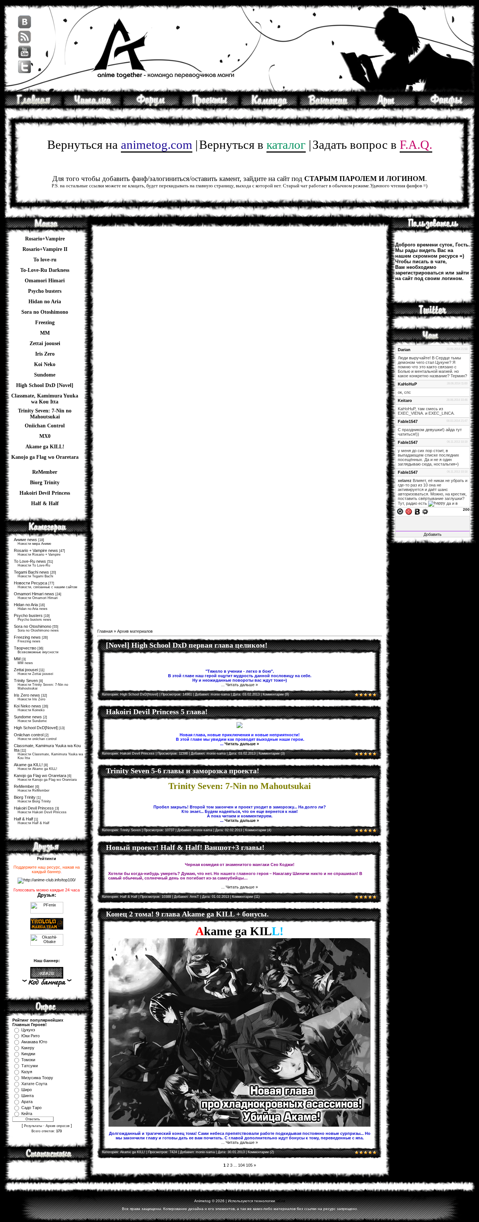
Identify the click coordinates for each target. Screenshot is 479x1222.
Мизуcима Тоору (37, 1077)
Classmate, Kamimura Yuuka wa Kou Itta (44, 396)
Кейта (26, 1113)
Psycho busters (28, 615)
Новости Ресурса (30, 583)
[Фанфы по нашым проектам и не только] (446, 105)
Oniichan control (28, 735)
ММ (45, 333)
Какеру (27, 1048)
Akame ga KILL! (44, 446)
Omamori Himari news (34, 594)
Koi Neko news (27, 706)
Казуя (26, 1071)
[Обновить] (400, 511)
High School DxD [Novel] (44, 385)
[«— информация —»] (46, 983)
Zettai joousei (45, 343)
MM (17, 659)
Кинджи (28, 1053)
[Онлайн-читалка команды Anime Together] (92, 105)
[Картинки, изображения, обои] (387, 105)
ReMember (44, 472)
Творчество (25, 648)
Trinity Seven (26, 680)
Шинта (27, 1095)
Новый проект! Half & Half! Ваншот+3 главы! (185, 847)
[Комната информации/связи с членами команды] (269, 105)
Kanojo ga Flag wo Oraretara (45, 457)
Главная (105, 631)
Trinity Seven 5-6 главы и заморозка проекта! (182, 771)
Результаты (33, 1126)
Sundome (44, 375)
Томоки (28, 1059)
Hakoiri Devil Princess (44, 493)
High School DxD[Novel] (36, 727)
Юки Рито (30, 1036)
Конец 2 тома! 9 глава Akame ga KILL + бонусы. (187, 914)
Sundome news (28, 717)
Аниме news (25, 539)
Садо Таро (31, 1107)
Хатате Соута (34, 1083)
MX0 (45, 436)
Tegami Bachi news (31, 572)
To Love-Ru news (30, 561)
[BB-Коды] (417, 511)
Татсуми (29, 1065)
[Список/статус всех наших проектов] (210, 105)
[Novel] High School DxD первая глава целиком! (187, 645)
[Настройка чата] (425, 511)
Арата (27, 1101)
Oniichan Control (45, 426)
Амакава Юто (34, 1042)
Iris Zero (45, 354)
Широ (26, 1089)
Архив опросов (58, 1126)
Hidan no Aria (26, 604)
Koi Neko (44, 364)
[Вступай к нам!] (328, 105)
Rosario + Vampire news (36, 550)
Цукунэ (28, 1030)
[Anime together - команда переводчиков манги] (33, 105)
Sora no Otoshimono (32, 626)
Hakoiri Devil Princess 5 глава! (157, 711)
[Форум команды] (151, 105)
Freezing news (27, 637)
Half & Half (45, 503)
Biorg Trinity (45, 482)
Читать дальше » (242, 684)
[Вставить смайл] (408, 511)
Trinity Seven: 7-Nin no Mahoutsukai (44, 411)
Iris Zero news (27, 695)
